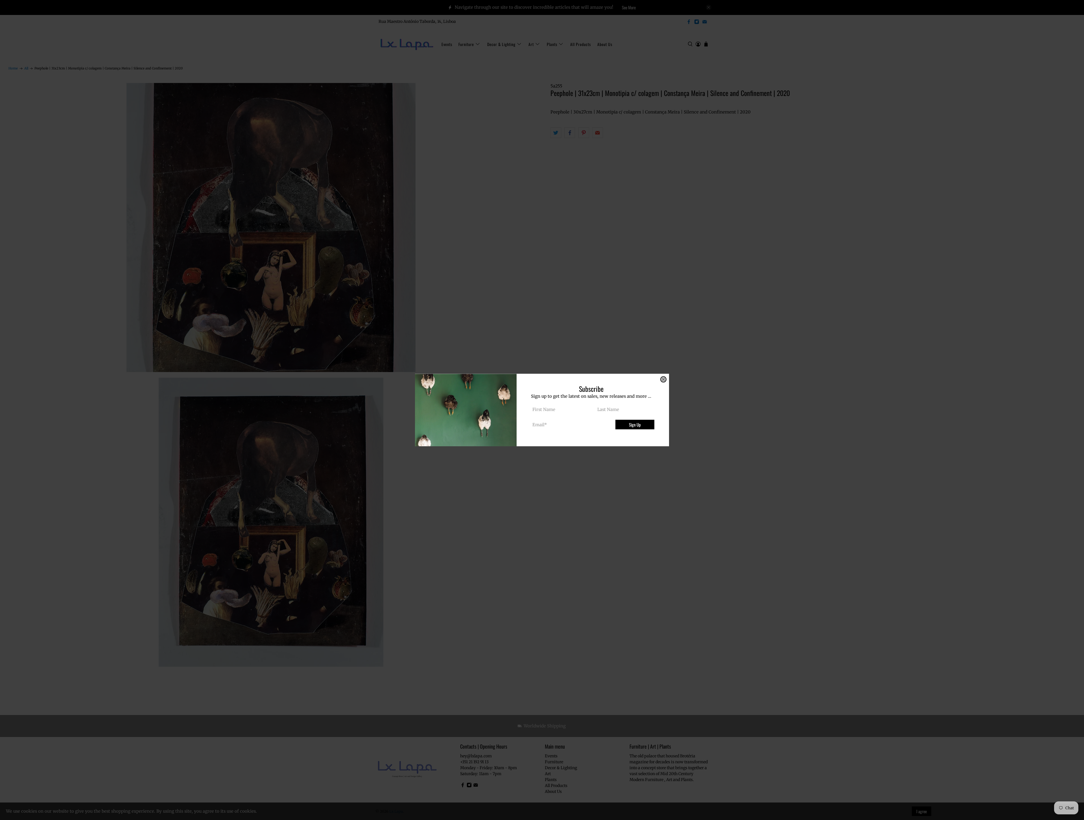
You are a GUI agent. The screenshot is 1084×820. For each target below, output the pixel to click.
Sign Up (635, 424)
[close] (663, 379)
